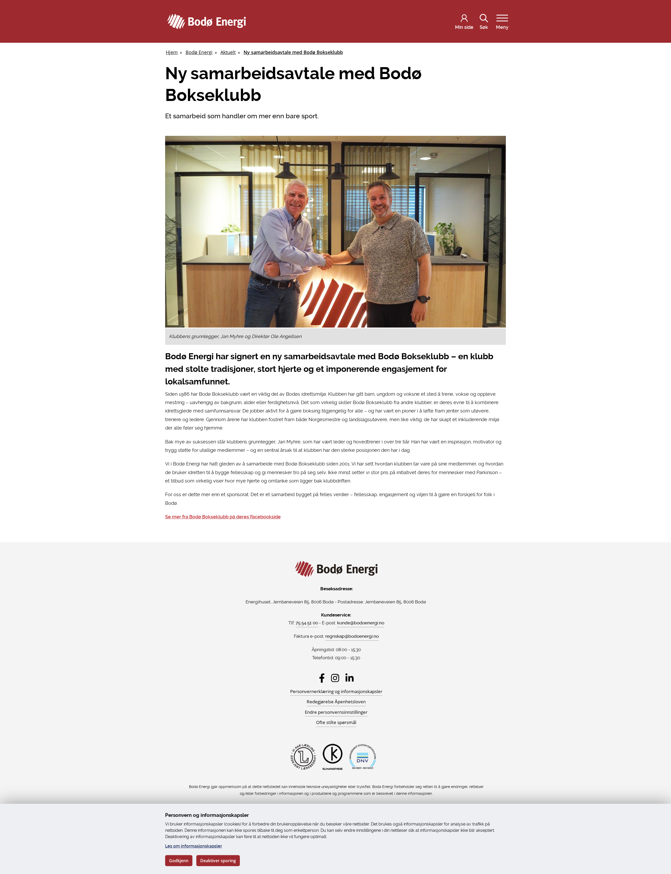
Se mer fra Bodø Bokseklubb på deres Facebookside (223, 516)
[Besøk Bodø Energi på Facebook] (321, 678)
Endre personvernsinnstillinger (336, 712)
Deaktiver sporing (218, 861)
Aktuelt (228, 52)
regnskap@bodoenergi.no (352, 636)
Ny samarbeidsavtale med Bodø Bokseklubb (293, 52)
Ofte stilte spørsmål (336, 722)
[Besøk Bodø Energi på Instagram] (335, 678)
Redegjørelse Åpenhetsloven (336, 702)
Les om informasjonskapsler (193, 846)
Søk (484, 27)
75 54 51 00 (307, 622)
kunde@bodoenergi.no (360, 622)
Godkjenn (178, 861)
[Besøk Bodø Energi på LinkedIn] (349, 678)
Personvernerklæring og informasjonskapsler (336, 691)
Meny (502, 27)
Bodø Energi (199, 52)
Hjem (172, 52)
